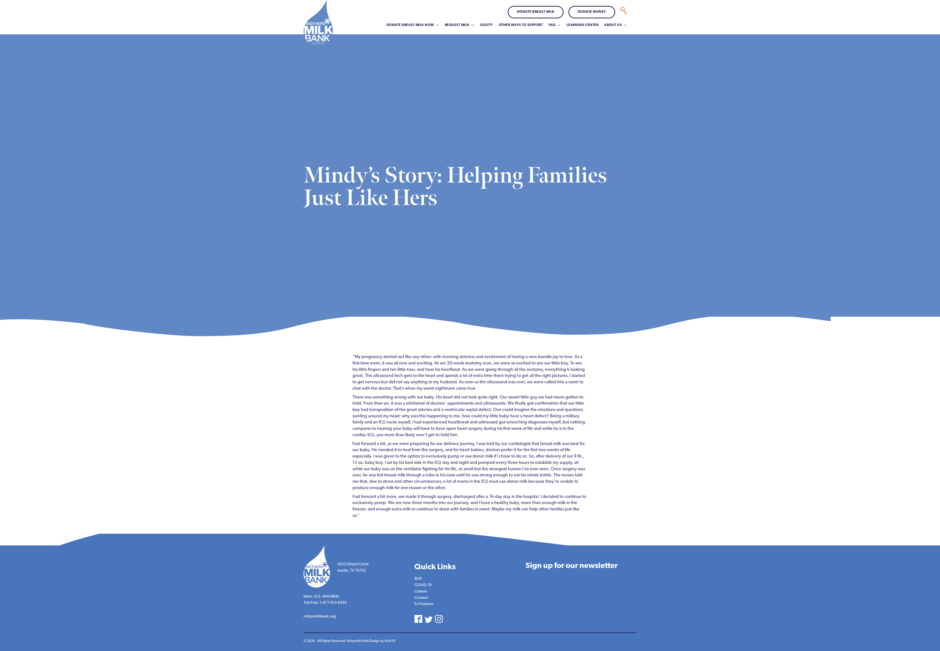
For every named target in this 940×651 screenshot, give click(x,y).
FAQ (552, 25)
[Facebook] (418, 619)
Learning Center (582, 25)
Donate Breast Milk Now (410, 25)
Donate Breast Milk (535, 12)
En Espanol (423, 604)
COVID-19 (423, 585)
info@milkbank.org (320, 616)
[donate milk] (623, 12)
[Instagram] (439, 619)
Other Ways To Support (521, 25)
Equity (486, 25)
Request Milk (457, 25)
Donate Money (592, 12)
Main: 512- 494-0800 (321, 597)
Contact (421, 598)
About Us (613, 25)
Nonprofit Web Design (363, 641)
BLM (418, 579)
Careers (420, 591)
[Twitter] (429, 619)
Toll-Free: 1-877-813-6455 (325, 603)
